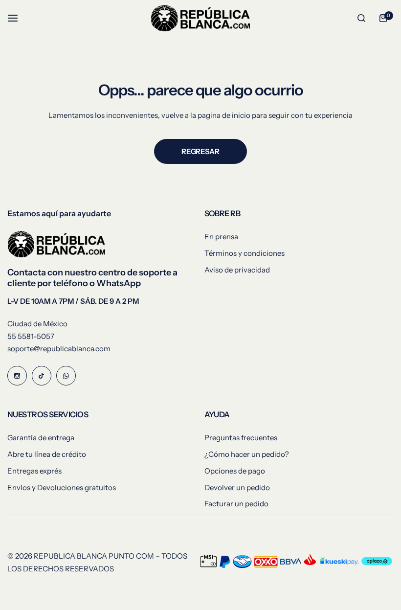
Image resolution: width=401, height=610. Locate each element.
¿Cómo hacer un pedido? (246, 454)
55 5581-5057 (30, 336)
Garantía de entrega (40, 437)
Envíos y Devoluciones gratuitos (61, 487)
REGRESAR (200, 151)
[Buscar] (361, 18)
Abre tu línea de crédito (46, 454)
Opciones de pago (234, 470)
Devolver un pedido (237, 487)
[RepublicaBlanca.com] (200, 18)
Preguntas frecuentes (240, 437)
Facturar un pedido (236, 503)
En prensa (221, 236)
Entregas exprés (34, 470)
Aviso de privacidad (237, 269)
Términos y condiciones (244, 253)
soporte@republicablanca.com (59, 348)
